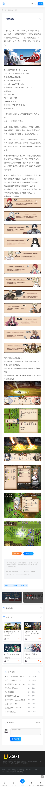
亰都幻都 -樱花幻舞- (31, 654)
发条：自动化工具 (33, 598)
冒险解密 (7, 658)
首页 (4, 10)
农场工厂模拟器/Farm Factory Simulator (12, 632)
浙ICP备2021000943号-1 (16, 772)
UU (8, 638)
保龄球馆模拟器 (10, 712)
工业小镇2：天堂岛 (11, 704)
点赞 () (29, 553)
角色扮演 (16, 73)
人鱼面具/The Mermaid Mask (11, 654)
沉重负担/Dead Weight (13, 708)
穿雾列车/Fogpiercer (12, 696)
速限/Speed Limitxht (11, 598)
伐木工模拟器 (9, 692)
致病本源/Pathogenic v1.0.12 (15, 700)
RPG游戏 (14, 585)
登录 (40, 3)
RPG (6, 585)
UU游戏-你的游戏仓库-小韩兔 (14, 571)
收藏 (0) (17, 553)
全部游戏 (10, 10)
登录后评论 (15, 739)
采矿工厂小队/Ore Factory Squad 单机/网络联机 (33, 632)
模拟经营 (7, 635)
